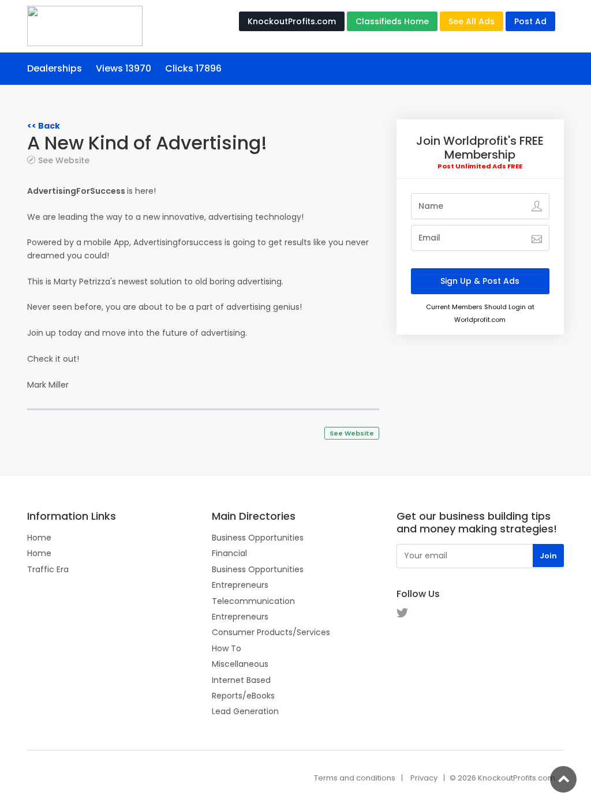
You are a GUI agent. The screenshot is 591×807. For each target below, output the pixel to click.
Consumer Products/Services (271, 632)
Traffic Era (48, 569)
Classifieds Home (392, 21)
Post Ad (530, 21)
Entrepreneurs (240, 585)
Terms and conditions (354, 777)
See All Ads (471, 21)
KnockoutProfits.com (292, 21)
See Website (63, 160)
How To (226, 648)
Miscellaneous (240, 664)
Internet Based (241, 680)
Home (39, 537)
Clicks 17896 (193, 68)
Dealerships (54, 68)
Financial (229, 553)
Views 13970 (123, 68)
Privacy (423, 777)
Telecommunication (253, 601)
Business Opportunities (258, 537)
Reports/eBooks (243, 695)
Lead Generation (245, 711)
